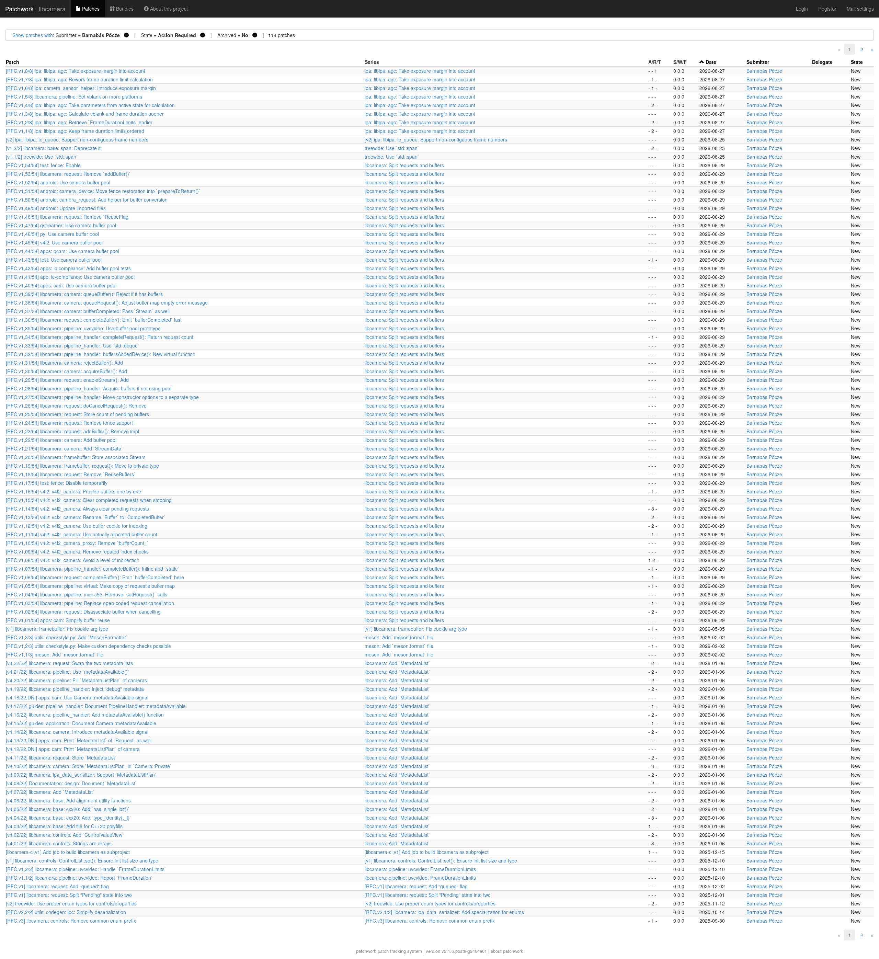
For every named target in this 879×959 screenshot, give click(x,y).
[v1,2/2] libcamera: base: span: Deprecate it (53, 148)
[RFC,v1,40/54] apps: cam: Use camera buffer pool (61, 285)
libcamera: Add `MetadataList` (397, 663)
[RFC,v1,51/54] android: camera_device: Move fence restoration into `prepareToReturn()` (103, 190)
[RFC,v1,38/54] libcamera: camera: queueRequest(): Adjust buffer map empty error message (107, 302)
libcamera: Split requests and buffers (404, 165)
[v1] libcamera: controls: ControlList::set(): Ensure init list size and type (82, 860)
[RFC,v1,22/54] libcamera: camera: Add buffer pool (61, 439)
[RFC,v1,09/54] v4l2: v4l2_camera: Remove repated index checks (77, 551)
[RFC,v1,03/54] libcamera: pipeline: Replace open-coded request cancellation (90, 603)
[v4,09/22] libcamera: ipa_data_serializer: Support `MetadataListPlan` (81, 774)
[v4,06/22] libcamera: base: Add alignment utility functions (68, 800)
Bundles (124, 8)
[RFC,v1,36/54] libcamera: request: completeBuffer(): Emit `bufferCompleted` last (94, 319)
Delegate (822, 61)
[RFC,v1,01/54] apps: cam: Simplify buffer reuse (58, 620)
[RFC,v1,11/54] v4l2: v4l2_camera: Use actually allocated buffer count (81, 534)
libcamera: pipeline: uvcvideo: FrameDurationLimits (420, 869)
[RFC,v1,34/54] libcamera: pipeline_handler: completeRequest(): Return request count (99, 336)
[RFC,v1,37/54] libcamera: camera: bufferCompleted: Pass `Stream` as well (88, 311)
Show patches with (32, 35)
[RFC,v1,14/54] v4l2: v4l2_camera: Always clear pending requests (77, 508)
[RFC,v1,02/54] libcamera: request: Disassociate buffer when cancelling (83, 611)
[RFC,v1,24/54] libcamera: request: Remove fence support (69, 422)
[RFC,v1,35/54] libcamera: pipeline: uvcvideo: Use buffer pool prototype (83, 328)
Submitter (757, 61)
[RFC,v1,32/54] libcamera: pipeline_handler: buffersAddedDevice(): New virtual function (100, 354)
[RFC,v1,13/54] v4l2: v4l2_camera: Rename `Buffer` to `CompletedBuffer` (85, 517)
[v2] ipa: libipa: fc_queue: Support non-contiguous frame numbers (77, 139)
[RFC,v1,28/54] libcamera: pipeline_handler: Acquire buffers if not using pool (88, 388)
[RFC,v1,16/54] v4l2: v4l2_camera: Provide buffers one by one (73, 491)
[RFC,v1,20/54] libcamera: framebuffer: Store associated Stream (76, 457)
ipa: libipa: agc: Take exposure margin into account (420, 70)
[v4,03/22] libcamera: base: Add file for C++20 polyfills (64, 826)
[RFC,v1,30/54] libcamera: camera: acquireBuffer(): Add (66, 371)
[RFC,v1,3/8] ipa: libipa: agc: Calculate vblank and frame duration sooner (85, 113)
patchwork (366, 951)
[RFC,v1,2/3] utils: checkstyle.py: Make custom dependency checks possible (88, 645)
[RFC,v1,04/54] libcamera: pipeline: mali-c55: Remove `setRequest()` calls (86, 594)
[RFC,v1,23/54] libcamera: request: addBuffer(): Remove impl (72, 431)
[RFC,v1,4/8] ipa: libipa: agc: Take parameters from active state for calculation (90, 105)
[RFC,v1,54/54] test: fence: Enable (43, 165)
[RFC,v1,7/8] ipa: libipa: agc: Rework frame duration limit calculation (79, 79)
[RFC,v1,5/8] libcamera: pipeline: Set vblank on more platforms (74, 96)
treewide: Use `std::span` (392, 148)
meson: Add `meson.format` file (399, 637)
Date (711, 61)
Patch (12, 61)
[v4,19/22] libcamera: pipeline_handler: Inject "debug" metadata (75, 688)
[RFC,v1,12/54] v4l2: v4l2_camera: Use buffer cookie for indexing (76, 525)
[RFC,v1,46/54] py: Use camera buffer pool (52, 233)
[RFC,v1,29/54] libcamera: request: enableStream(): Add (67, 379)
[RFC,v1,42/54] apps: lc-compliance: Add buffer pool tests (68, 268)
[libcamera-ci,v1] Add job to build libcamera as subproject (68, 851)
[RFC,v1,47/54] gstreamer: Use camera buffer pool (61, 225)
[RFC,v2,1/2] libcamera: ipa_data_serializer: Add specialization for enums (444, 912)
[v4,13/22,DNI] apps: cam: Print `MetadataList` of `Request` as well (78, 740)
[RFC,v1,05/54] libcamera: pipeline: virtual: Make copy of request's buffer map (90, 585)
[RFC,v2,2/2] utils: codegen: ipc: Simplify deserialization (66, 912)
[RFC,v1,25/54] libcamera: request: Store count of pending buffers (77, 414)
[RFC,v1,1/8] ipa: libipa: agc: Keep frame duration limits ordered (75, 130)
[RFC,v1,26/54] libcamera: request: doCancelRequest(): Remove (76, 405)
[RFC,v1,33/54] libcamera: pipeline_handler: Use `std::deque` (72, 345)
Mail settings (860, 8)
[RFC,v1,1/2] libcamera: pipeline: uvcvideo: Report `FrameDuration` (79, 877)
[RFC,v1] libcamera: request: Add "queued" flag (57, 886)
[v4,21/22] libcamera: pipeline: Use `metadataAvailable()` (67, 671)
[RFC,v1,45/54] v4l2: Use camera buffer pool (54, 242)
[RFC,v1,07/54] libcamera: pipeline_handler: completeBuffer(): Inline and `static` (92, 568)
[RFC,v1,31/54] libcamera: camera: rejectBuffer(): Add (64, 362)
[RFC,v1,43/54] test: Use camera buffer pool (54, 259)
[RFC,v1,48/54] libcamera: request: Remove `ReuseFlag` (68, 216)
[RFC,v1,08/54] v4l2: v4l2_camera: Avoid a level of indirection (72, 560)
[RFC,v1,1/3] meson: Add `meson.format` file (54, 654)
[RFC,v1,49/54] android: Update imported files (56, 208)
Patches (90, 8)
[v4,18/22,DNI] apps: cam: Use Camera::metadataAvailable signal (77, 697)
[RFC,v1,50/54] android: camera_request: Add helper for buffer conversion (87, 199)
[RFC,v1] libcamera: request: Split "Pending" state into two (69, 894)
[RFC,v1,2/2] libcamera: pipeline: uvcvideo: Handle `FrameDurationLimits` (86, 869)
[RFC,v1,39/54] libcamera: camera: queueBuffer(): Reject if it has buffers (84, 293)
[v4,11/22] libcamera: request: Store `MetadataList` (61, 757)
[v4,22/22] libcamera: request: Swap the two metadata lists (69, 663)
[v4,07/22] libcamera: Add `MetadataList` (50, 791)
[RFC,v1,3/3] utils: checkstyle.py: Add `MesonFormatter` (67, 637)
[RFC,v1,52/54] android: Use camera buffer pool (58, 182)
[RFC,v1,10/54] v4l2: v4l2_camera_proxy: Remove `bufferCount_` (77, 542)
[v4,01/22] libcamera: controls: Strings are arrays (59, 843)
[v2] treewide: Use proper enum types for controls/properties (71, 903)
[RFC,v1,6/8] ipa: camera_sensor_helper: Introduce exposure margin (81, 87)
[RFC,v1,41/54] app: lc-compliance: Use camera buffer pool (70, 276)
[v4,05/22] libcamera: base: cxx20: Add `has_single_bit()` (68, 809)
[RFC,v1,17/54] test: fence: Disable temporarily (56, 482)
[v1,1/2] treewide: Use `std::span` (42, 156)
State (857, 61)
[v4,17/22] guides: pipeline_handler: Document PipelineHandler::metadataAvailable (96, 706)
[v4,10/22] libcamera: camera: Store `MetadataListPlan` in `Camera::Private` (89, 766)
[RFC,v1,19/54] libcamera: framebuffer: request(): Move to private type (82, 465)
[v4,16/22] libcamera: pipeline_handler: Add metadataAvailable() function (85, 714)
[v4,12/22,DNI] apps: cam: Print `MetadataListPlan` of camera (73, 748)
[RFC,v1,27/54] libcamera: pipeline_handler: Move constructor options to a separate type (102, 396)
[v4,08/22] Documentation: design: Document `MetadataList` (71, 783)
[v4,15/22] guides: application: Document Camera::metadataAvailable (81, 723)
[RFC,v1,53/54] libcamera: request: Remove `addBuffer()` (68, 173)
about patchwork (507, 951)
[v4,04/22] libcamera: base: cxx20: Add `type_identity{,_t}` (69, 817)
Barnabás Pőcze (764, 70)
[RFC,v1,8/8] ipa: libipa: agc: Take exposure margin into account (75, 70)
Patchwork (19, 8)
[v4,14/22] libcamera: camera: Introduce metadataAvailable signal (77, 731)
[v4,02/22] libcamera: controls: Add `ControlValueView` (65, 834)
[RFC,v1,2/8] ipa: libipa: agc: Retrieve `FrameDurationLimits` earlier (79, 122)
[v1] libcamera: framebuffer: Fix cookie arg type (57, 628)
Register (827, 8)
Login (802, 8)
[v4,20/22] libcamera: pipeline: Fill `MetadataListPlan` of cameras (76, 680)
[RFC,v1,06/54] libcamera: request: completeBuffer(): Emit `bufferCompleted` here (95, 577)
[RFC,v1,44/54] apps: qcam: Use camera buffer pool (62, 251)
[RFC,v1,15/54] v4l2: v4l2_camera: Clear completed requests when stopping (89, 499)
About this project (168, 8)
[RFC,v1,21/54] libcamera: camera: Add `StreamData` (64, 448)
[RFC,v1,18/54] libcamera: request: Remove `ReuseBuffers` (71, 474)
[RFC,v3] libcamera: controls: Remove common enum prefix (71, 920)
